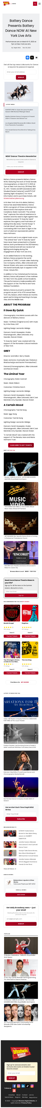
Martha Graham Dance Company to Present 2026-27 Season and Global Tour (20, 117)
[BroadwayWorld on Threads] (32, 1086)
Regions (17, 1097)
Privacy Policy (26, 1103)
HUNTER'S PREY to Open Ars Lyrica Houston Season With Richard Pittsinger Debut (19, 111)
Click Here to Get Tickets (21, 445)
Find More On (19, 682)
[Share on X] (32, 57)
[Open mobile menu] (40, 4)
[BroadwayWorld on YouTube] (14, 1090)
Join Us (31, 1095)
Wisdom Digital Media (27, 1101)
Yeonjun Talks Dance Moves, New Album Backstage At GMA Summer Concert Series (28, 853)
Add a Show (21, 894)
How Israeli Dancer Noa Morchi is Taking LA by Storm (20, 131)
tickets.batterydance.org (14, 198)
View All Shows (21, 890)
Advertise (11, 1095)
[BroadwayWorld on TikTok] (27, 1086)
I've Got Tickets (12, 636)
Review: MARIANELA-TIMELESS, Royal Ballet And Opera (19, 956)
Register (24, 3)
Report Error (33, 1097)
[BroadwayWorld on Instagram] (18, 1086)
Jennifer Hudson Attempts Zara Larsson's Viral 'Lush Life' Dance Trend (28, 844)
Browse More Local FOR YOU (23, 571)
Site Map (25, 1097)
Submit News (9, 1097)
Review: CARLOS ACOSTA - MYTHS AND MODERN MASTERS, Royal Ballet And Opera (19, 1001)
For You (12, 450)
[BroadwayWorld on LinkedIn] (23, 1086)
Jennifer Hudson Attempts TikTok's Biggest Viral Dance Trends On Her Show (28, 861)
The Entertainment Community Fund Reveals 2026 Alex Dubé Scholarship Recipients (18, 1024)
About (18, 1095)
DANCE (14, 3)
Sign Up (21, 77)
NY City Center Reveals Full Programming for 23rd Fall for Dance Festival (20, 978)
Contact (24, 1095)
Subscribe (21, 819)
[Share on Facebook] (27, 57)
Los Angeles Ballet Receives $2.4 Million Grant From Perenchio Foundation (20, 124)
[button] (35, 4)
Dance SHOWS (8, 874)
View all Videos (9, 869)
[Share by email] (36, 57)
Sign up (21, 924)
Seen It (12, 632)
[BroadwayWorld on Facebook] (14, 1086)
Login (30, 3)
